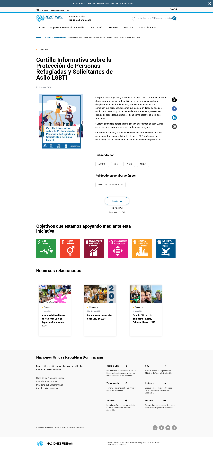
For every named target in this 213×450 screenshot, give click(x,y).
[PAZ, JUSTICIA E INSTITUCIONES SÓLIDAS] (166, 248)
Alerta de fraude (135, 443)
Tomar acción (112, 383)
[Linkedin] (174, 117)
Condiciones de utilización (117, 444)
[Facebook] (174, 108)
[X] (174, 99)
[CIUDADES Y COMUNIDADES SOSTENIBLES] (142, 248)
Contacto (110, 443)
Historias (149, 383)
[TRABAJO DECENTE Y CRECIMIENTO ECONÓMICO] (94, 248)
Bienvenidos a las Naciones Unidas (54, 10)
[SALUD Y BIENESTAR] (46, 248)
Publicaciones (60, 37)
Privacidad (145, 443)
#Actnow (110, 3)
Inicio (38, 37)
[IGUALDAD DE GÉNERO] (70, 248)
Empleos (149, 400)
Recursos (110, 400)
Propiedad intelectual (121, 443)
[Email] (174, 126)
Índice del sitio (155, 443)
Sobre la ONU (112, 366)
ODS (147, 366)
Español (173, 9)
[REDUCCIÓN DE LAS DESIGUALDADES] (118, 248)
